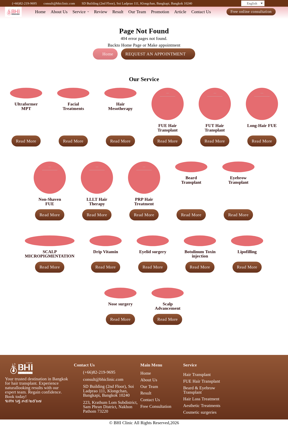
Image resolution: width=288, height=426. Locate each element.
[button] (252, 3)
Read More (26, 141)
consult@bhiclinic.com (59, 3)
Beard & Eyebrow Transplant (199, 390)
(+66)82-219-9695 (24, 3)
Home (40, 11)
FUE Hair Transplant (201, 381)
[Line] (239, 3)
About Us (59, 11)
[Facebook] (222, 3)
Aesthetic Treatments (201, 405)
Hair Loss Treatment (201, 399)
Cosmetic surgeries (199, 412)
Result (117, 11)
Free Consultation (155, 406)
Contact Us (201, 11)
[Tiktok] (230, 3)
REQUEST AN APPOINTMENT (155, 53)
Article (180, 11)
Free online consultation (251, 11)
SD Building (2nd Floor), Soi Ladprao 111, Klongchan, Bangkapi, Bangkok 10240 (137, 3)
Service (79, 11)
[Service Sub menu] (88, 12)
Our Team (137, 11)
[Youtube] (234, 3)
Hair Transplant (197, 374)
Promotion (160, 11)
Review (100, 11)
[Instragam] (226, 3)
